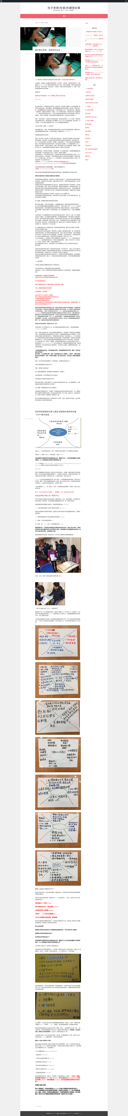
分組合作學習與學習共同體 (91, 102)
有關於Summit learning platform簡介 (44, 168)
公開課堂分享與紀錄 (89, 95)
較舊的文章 (38, 1106)
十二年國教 (87, 106)
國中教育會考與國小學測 (91, 117)
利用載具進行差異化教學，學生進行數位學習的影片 (61, 79)
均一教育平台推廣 (89, 120)
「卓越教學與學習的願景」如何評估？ (94, 31)
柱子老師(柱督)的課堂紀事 (64, 8)
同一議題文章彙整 (89, 110)
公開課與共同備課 (89, 99)
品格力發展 (87, 113)
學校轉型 (87, 127)
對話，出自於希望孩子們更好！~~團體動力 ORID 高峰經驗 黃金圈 (54, 492)
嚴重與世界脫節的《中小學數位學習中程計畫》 (50, 96)
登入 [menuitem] (126, 1)
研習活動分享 (88, 145)
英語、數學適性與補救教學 (91, 149)
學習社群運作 (88, 131)
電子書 (86, 159)
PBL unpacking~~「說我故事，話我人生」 (94, 35)
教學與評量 (87, 138)
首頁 (64, 16)
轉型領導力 (87, 156)
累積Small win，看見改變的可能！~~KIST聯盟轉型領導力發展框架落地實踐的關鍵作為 (94, 67)
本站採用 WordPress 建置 (52, 1113)
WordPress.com (70, 1113)
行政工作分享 (88, 152)
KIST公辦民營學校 (89, 88)
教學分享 (87, 135)
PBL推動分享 (88, 92)
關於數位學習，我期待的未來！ (48, 50)
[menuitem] (1, 1)
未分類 (86, 142)
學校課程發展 (88, 124)
